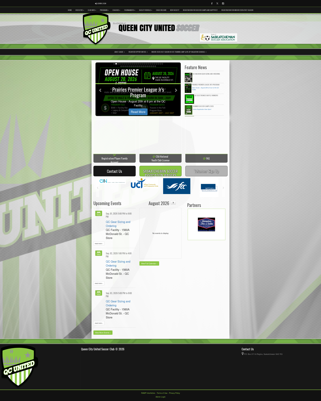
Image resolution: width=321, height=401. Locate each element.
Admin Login (161, 396)
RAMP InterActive (148, 393)
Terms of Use (162, 393)
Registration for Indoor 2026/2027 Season (237, 10)
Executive (79, 10)
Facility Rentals (145, 10)
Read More (138, 112)
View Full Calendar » (149, 263)
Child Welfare (161, 10)
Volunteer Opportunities (137, 52)
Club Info (91, 10)
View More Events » (103, 332)
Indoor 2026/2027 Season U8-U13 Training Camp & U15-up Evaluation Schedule (178, 52)
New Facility (174, 10)
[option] (115, 186)
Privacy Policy (174, 393)
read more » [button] (99, 243)
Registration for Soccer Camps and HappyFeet (200, 10)
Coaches (115, 10)
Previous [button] (97, 187)
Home (70, 10)
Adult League (119, 52)
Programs (103, 10)
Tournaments (129, 10)
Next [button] (223, 187)
